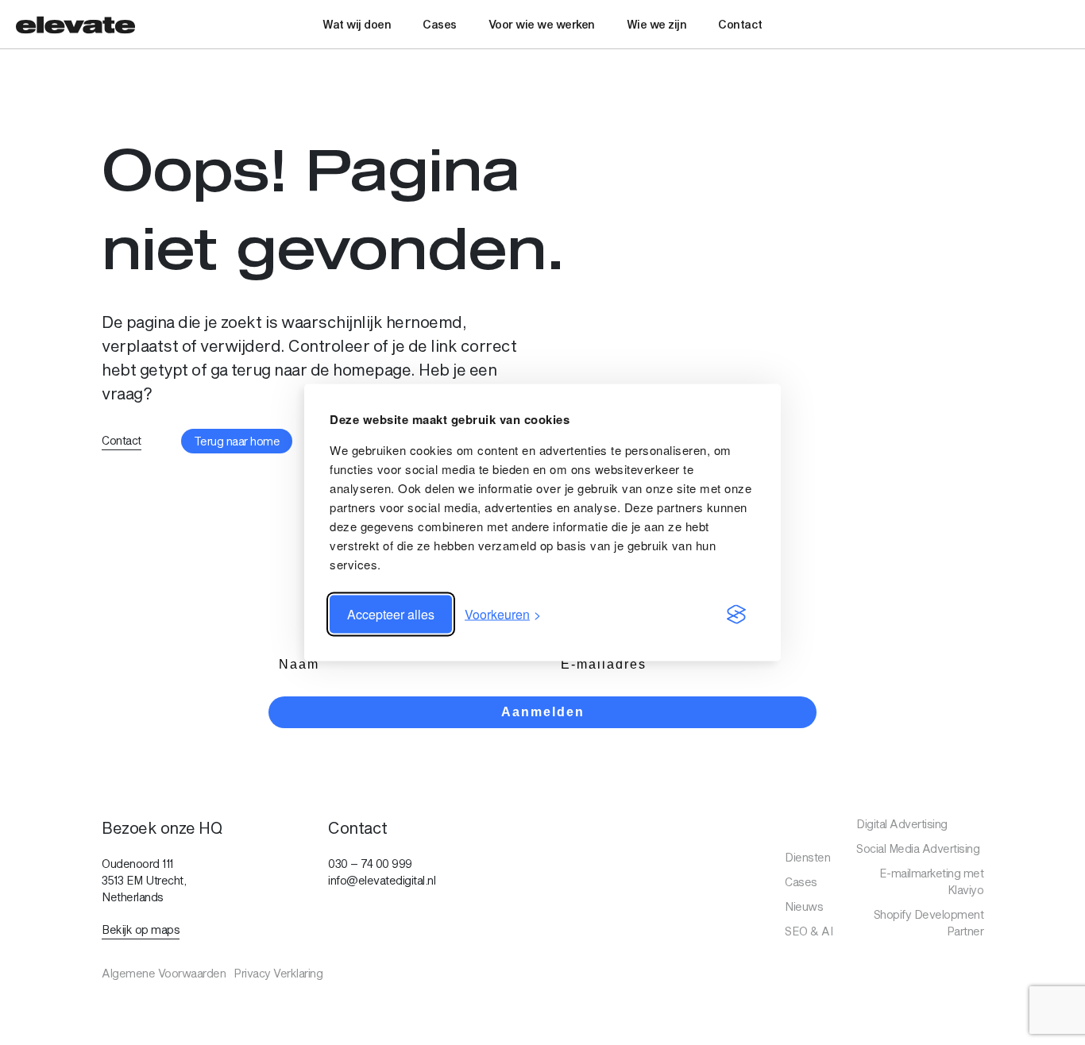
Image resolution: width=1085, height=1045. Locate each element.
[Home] (75, 24)
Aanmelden (543, 712)
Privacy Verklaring (278, 973)
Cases (440, 24)
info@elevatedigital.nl (381, 880)
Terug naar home (237, 441)
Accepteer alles (390, 614)
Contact (740, 24)
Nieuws (804, 906)
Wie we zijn (657, 24)
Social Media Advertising (917, 848)
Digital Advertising (902, 824)
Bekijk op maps (141, 929)
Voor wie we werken (541, 24)
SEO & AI (808, 931)
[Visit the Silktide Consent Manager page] (736, 615)
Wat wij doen (356, 24)
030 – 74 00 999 (370, 863)
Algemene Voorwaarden (164, 973)
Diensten (807, 857)
